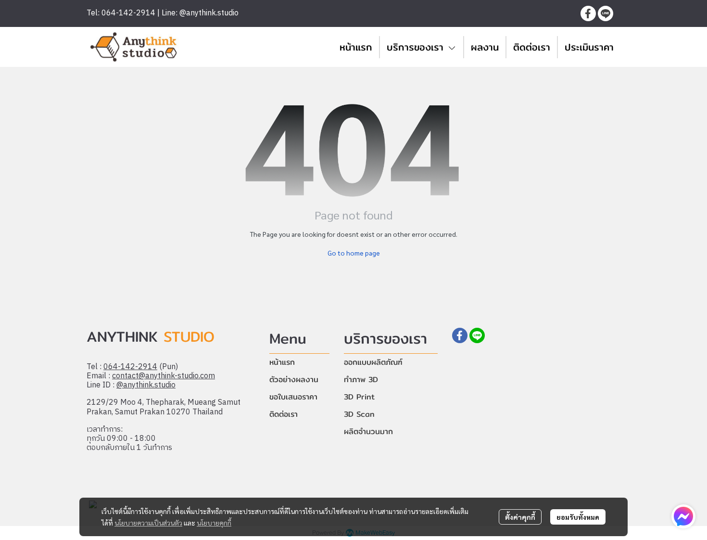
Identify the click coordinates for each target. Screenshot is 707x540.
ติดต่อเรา (283, 414)
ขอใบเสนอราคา (293, 397)
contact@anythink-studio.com (163, 376)
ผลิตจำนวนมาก (368, 431)
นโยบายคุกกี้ (214, 522)
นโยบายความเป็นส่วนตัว (148, 522)
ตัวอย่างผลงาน (293, 379)
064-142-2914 (130, 366)
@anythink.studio (146, 385)
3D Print (359, 397)
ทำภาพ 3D (361, 379)
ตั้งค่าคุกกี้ (520, 517)
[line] (605, 13)
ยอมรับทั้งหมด (577, 517)
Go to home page (354, 252)
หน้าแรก (282, 362)
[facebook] (588, 13)
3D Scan (359, 414)
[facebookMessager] (683, 516)
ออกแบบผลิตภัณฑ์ (373, 362)
